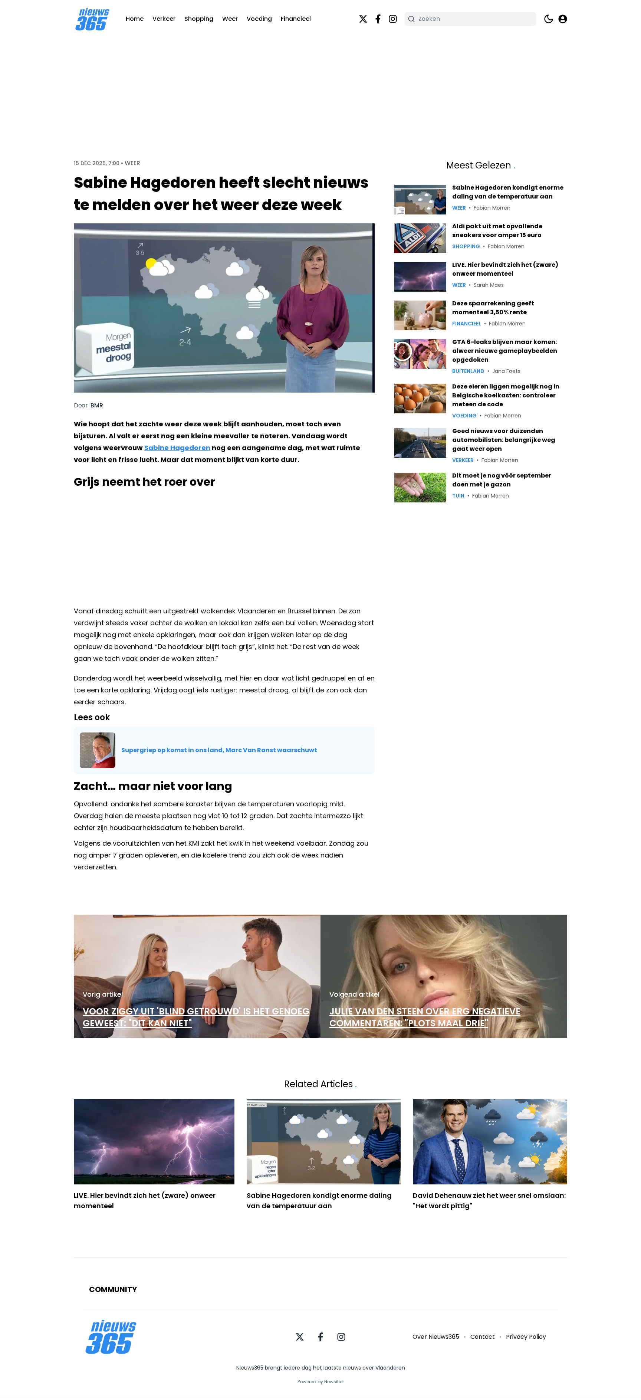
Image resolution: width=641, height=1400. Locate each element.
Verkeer (163, 18)
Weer (230, 18)
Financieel (296, 18)
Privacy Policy (526, 1336)
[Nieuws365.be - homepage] (92, 19)
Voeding (259, 18)
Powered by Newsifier (321, 1382)
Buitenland (468, 371)
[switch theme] (548, 19)
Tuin (458, 495)
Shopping (198, 18)
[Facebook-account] (378, 18)
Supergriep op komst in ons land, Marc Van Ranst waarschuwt (219, 750)
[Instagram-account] (392, 18)
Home (135, 18)
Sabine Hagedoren (177, 447)
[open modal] (562, 18)
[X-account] (363, 18)
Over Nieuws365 (435, 1336)
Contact (482, 1336)
